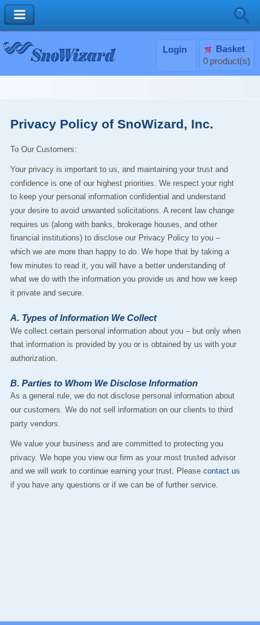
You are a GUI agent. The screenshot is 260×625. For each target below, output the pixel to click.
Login (175, 50)
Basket (230, 49)
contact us (221, 470)
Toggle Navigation (19, 14)
